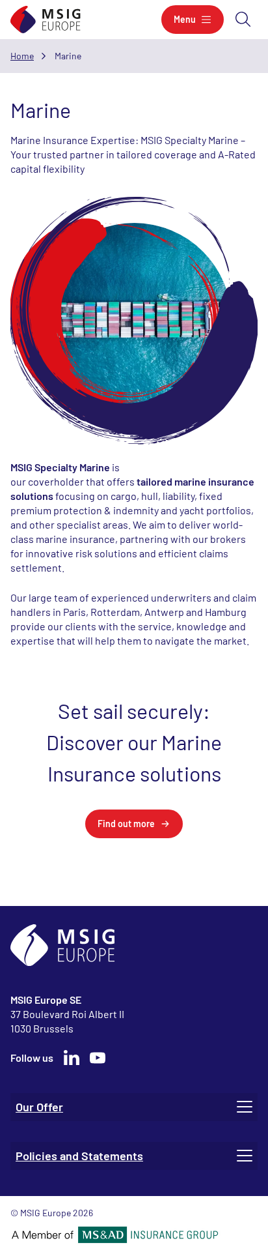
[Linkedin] (71, 1058)
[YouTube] (97, 1058)
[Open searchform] (243, 19)
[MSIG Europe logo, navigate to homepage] (45, 20)
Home (22, 55)
